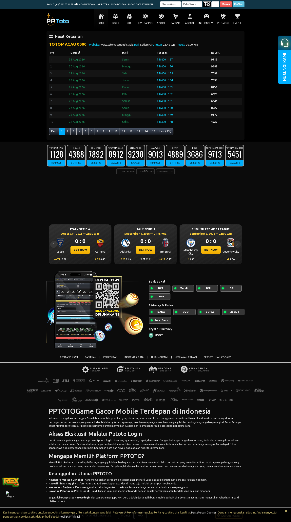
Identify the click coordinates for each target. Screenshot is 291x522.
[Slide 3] (147, 259)
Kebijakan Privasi (70, 516)
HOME (101, 23)
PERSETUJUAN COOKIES (217, 357)
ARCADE (190, 23)
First (54, 131)
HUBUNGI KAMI (159, 357)
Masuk (226, 4)
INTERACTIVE (206, 23)
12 (131, 131)
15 (153, 131)
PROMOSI (223, 23)
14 (146, 131)
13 (138, 131)
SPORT (161, 23)
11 (123, 131)
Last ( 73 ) (165, 131)
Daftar (238, 4)
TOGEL (115, 23)
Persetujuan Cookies (204, 512)
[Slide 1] (141, 259)
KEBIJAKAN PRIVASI (186, 357)
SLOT (130, 23)
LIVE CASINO (145, 23)
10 (116, 131)
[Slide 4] (149, 259)
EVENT (237, 23)
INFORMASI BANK (134, 357)
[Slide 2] (144, 259)
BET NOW (80, 249)
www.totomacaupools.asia (117, 44)
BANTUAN (90, 357)
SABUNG (176, 23)
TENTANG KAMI (69, 357)
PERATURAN (110, 357)
